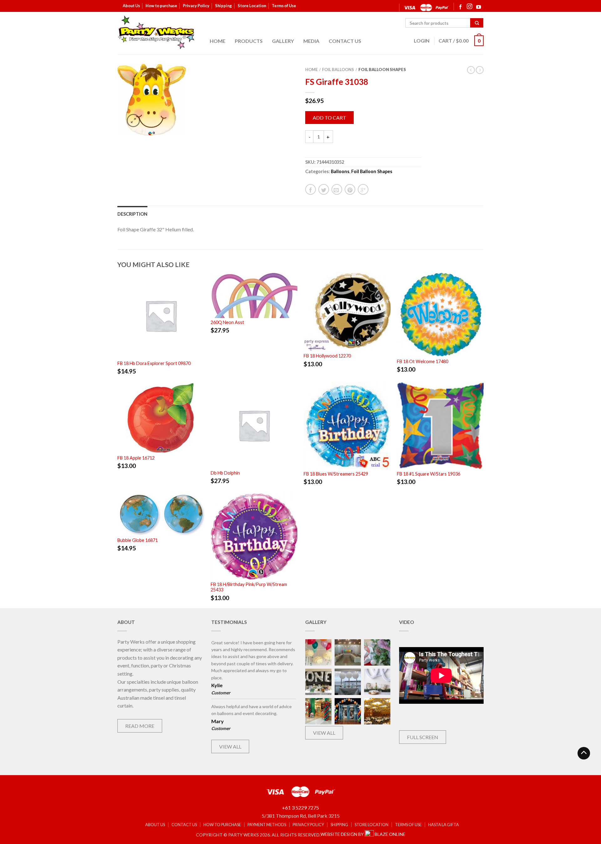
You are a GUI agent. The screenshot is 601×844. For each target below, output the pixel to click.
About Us (131, 5)
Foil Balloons (338, 69)
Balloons (340, 171)
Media (311, 41)
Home (217, 41)
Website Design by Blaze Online (363, 834)
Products (249, 41)
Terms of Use (284, 5)
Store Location (252, 5)
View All (230, 746)
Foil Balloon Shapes (382, 69)
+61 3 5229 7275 (300, 808)
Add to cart (329, 118)
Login (421, 41)
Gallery (283, 41)
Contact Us (345, 41)
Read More (139, 726)
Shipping (223, 5)
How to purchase (161, 5)
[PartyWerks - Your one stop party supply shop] (156, 32)
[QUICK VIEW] (160, 315)
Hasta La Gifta (443, 824)
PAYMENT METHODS (267, 824)
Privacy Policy (196, 5)
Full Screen (422, 737)
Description (132, 214)
